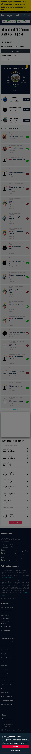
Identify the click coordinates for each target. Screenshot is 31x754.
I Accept (15, 746)
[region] (15, 743)
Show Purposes (15, 750)
